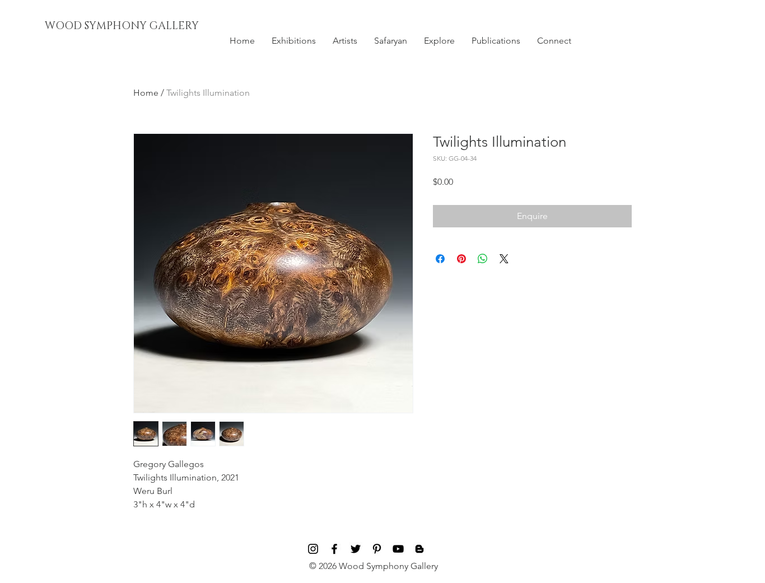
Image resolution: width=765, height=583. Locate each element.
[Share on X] (504, 258)
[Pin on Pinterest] (461, 258)
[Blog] (419, 549)
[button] (293, 41)
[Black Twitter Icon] (355, 549)
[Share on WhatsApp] (482, 258)
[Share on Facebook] (440, 258)
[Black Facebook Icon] (334, 549)
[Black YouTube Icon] (398, 549)
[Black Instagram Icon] (313, 549)
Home (145, 92)
